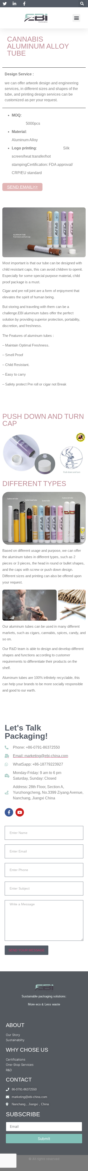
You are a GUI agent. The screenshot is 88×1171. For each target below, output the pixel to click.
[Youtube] (19, 812)
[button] (82, 3)
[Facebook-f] (9, 812)
